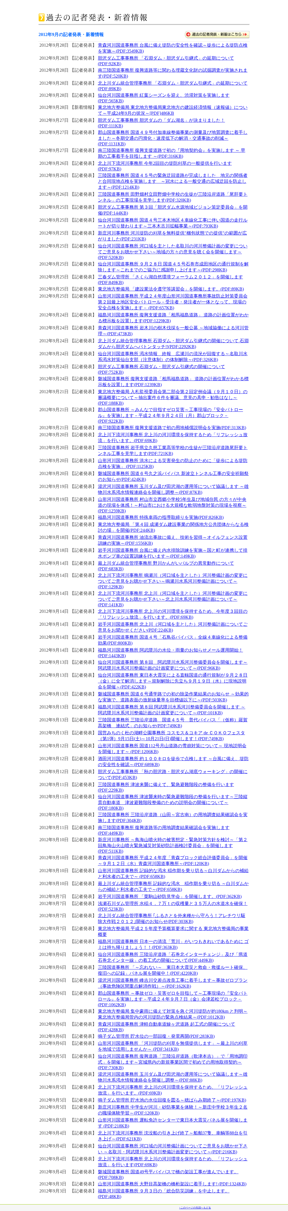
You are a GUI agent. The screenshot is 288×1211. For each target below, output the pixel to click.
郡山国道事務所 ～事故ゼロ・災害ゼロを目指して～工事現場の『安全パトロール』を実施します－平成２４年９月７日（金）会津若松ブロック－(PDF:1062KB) (173, 999)
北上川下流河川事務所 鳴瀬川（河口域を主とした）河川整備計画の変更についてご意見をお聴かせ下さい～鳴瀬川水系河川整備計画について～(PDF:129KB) (173, 581)
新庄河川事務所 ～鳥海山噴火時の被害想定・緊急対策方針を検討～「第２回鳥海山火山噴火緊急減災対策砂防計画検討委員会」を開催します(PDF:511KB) (173, 845)
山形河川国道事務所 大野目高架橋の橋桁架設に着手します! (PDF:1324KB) (172, 1183)
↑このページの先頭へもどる (195, 1207)
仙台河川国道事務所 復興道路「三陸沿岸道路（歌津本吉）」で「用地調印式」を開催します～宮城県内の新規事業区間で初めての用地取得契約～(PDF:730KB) (173, 1062)
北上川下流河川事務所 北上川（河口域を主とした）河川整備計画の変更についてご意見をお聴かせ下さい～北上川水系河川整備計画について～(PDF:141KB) (173, 599)
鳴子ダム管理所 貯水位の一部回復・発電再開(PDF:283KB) (156, 1036)
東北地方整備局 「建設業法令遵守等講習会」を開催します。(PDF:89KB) (171, 289)
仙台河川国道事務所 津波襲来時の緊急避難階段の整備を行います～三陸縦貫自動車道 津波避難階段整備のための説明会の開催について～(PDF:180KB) (173, 802)
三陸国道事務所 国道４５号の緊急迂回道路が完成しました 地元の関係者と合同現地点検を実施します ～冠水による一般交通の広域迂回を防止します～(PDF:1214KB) (173, 181)
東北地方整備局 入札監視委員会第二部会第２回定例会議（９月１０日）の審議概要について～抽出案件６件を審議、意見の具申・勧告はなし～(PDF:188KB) (173, 397)
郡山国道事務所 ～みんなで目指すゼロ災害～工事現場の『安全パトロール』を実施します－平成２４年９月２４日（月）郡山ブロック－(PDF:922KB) (170, 415)
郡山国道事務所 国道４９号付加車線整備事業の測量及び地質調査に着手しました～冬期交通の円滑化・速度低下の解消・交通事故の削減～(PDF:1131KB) (173, 138)
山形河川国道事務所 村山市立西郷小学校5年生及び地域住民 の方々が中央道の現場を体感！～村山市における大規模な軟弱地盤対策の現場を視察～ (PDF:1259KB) (172, 505)
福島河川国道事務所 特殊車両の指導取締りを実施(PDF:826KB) (161, 517)
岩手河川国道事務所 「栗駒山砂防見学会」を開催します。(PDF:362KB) (170, 896)
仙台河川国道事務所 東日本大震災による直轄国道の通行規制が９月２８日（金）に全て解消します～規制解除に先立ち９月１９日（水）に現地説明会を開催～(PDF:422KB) (173, 681)
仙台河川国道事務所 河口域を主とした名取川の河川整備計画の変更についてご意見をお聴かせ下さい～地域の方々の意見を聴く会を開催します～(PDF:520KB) (173, 252)
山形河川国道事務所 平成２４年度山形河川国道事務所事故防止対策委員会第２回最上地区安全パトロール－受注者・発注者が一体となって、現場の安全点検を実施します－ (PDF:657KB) (173, 302)
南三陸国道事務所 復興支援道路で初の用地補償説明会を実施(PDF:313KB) (172, 427)
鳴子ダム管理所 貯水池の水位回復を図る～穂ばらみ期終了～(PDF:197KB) (172, 1100)
